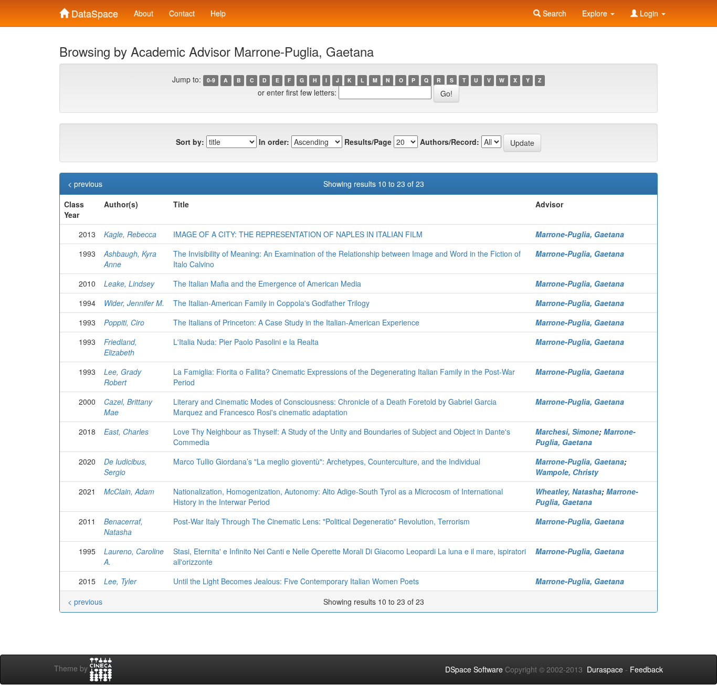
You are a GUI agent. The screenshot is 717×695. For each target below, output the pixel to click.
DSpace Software (474, 669)
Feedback (646, 669)
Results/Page (368, 141)
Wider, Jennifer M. (134, 303)
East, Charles (126, 431)
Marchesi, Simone (567, 431)
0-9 (211, 80)
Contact (182, 13)
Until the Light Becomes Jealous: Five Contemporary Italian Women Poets (296, 581)
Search (553, 13)
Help (218, 13)
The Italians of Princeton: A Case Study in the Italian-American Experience (296, 322)
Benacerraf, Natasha (123, 526)
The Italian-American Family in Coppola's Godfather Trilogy (271, 303)
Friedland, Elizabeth (120, 346)
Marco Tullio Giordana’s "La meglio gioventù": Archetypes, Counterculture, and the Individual (326, 461)
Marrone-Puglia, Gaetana (579, 234)
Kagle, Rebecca (130, 234)
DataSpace (93, 11)
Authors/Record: (449, 141)
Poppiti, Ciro (124, 322)
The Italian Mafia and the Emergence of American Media (267, 283)
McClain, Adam (129, 491)
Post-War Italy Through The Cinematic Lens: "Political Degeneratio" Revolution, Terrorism (321, 521)
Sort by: (190, 141)
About (143, 13)
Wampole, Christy (566, 472)
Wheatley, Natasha (568, 491)
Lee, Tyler (120, 581)
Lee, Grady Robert (122, 376)
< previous (85, 183)
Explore (595, 13)
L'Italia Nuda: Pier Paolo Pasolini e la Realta (246, 341)
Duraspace (605, 669)
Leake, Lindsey (129, 283)
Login (649, 13)
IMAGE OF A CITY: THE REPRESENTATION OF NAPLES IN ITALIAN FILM (298, 234)
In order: (274, 141)
